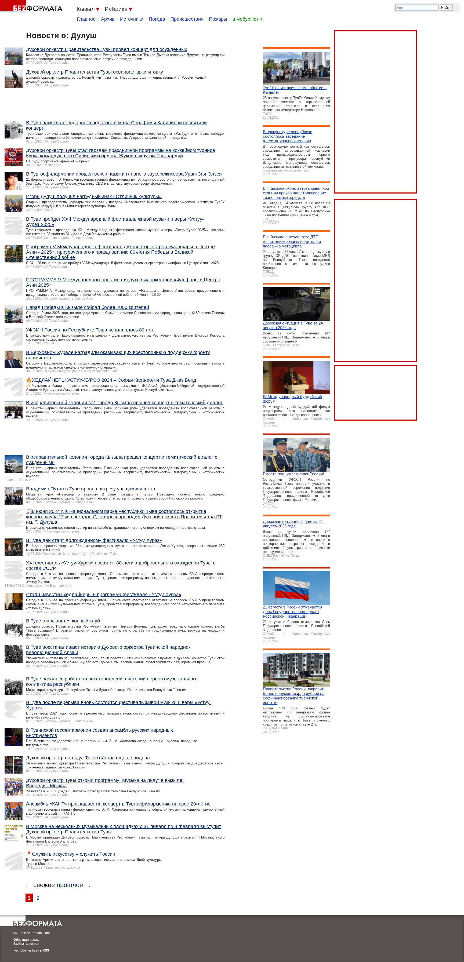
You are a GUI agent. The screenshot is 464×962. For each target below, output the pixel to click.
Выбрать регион (26, 944)
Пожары (218, 19)
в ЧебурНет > (248, 19)
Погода (157, 19)
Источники (131, 19)
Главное (86, 19)
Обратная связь (26, 940)
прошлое (70, 884)
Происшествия (187, 19)
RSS (45, 950)
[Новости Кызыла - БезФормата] (32, 6)
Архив (108, 19)
